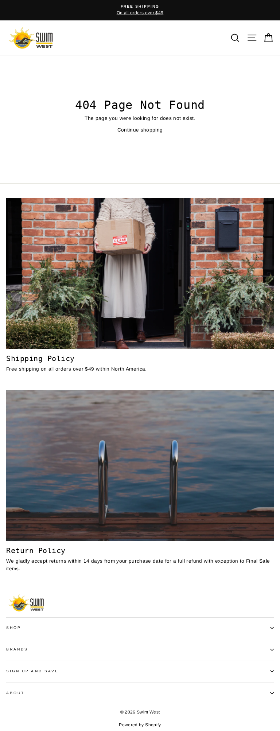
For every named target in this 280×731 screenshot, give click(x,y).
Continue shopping (140, 130)
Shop (13, 628)
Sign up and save (32, 671)
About (15, 693)
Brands (17, 649)
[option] (140, 10)
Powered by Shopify (140, 724)
